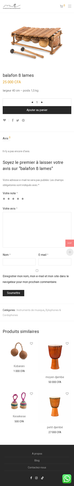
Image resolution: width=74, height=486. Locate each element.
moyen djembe (55, 377)
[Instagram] (36, 477)
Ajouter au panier (37, 110)
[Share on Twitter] (17, 120)
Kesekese (19, 416)
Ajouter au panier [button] (19, 371)
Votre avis (10, 208)
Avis (6, 138)
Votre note (10, 193)
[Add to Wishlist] (6, 120)
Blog (37, 460)
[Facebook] (31, 477)
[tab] (37, 138)
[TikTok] (42, 477)
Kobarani (19, 366)
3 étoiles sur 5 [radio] (13, 198)
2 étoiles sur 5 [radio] (8, 198)
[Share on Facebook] (12, 120)
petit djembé (55, 427)
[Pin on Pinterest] (23, 120)
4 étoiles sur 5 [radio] (17, 198)
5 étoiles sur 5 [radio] (22, 198)
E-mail (43, 254)
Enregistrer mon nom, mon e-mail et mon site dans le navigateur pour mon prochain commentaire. (36, 279)
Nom (7, 254)
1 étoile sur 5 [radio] (3, 198)
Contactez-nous (37, 467)
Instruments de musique (30, 310)
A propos (37, 453)
